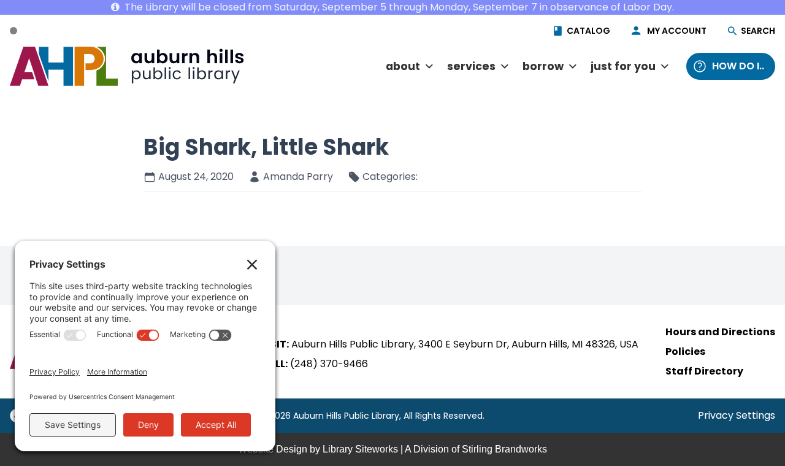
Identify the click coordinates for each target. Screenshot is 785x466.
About (403, 66)
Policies (685, 351)
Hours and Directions (720, 332)
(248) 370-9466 (329, 364)
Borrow (543, 66)
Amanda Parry (298, 176)
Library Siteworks (360, 449)
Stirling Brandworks (504, 449)
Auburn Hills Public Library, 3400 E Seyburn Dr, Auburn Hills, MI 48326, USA (464, 344)
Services (471, 66)
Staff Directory (704, 371)
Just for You (623, 66)
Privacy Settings (736, 415)
